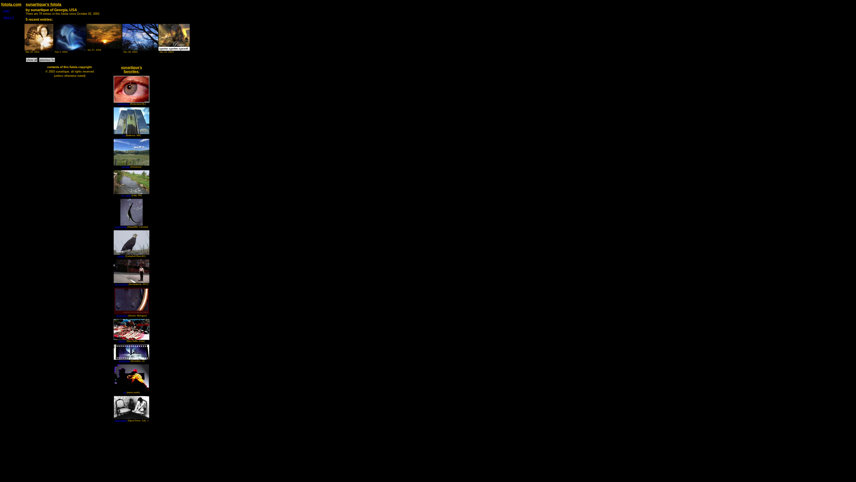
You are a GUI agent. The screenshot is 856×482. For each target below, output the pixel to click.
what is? (8, 17)
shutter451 (122, 315)
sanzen (122, 341)
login (6, 10)
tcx (123, 135)
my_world (126, 195)
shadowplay (121, 420)
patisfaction (123, 104)
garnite (121, 256)
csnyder (126, 167)
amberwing (124, 361)
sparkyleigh (121, 227)
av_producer (121, 284)
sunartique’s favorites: (131, 69)
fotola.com (11, 4)
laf (124, 392)
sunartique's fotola (43, 4)
